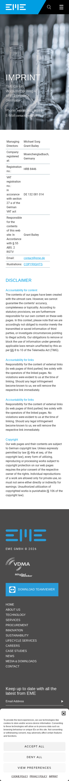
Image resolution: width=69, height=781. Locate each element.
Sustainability (17, 635)
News (10, 656)
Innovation (14, 630)
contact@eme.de (26, 115)
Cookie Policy (20, 776)
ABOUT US (13, 609)
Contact (12, 666)
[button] (63, 713)
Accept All (35, 746)
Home (10, 604)
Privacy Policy (38, 776)
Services (13, 620)
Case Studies (16, 650)
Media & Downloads (21, 661)
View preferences (34, 767)
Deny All (34, 757)
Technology (16, 614)
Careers (13, 645)
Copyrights (33, 264)
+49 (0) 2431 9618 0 (29, 110)
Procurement (17, 625)
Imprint (53, 776)
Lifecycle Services (21, 640)
